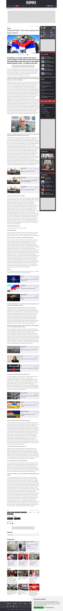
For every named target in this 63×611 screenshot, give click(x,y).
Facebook (8, 523)
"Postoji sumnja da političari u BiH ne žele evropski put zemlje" (47, 86)
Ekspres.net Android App (17, 519)
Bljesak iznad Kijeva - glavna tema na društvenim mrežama (23, 297)
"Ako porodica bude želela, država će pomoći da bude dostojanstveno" (47, 96)
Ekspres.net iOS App (10, 519)
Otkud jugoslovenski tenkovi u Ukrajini (23, 171)
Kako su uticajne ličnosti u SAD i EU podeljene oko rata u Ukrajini (23, 395)
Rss (53, 101)
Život (38, 5)
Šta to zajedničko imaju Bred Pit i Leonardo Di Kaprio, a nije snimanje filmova (47, 185)
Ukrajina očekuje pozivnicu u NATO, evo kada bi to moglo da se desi (23, 279)
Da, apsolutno (44, 109)
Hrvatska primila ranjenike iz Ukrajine (23, 546)
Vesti (17, 5)
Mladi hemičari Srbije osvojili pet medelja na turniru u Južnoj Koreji (47, 61)
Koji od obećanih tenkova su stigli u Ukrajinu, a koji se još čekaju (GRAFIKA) (23, 180)
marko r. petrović (23, 512)
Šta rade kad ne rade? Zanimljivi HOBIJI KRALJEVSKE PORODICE (47, 193)
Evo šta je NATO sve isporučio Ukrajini (23, 189)
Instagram (10, 523)
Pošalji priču (51, 5)
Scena (29, 5)
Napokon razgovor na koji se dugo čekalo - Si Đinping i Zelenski (23, 559)
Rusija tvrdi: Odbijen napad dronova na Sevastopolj (34, 559)
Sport (32, 5)
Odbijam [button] (41, 607)
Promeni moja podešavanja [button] (49, 607)
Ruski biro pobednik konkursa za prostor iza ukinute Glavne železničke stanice (47, 82)
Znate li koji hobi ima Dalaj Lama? (47, 189)
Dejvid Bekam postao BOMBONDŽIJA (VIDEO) (47, 178)
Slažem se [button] (36, 607)
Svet (26, 5)
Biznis (20, 5)
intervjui (12, 512)
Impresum (17, 609)
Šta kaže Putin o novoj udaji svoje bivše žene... (23, 358)
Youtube (12, 523)
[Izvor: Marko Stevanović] (23, 124)
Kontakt (27, 609)
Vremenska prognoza (47, 28)
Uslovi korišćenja (22, 609)
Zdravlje (35, 5)
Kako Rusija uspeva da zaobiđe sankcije (23, 288)
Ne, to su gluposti (45, 111)
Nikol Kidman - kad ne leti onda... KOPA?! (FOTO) (47, 182)
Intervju (8, 512)
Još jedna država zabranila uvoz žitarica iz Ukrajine (23, 405)
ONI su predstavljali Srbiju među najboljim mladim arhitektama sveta (47, 69)
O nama (8, 609)
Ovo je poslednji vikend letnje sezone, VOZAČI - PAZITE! (47, 89)
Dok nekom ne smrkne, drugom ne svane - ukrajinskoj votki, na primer (12, 559)
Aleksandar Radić (10, 514)
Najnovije (13, 5)
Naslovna (9, 5)
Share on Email (27, 55)
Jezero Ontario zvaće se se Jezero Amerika (47, 93)
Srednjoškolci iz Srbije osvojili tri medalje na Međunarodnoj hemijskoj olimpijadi (47, 73)
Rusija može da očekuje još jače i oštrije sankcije (23, 368)
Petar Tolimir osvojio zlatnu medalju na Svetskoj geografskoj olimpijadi (47, 65)
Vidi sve (53, 54)
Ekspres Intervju (17, 512)
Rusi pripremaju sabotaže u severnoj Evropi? (23, 349)
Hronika (23, 5)
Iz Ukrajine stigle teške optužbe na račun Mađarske (23, 414)
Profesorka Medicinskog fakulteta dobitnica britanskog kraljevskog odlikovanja (47, 57)
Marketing (12, 609)
